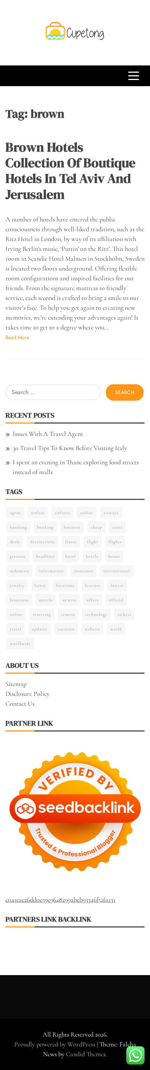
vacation (66, 629)
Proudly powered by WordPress (55, 1044)
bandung (18, 527)
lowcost (92, 585)
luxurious (19, 599)
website (92, 629)
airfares (62, 512)
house (114, 556)
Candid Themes (86, 1054)
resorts (68, 614)
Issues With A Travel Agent (48, 434)
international (116, 570)
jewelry (17, 585)
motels (45, 599)
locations (65, 585)
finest (71, 541)
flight (92, 541)
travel (15, 629)
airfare (37, 512)
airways (110, 512)
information (51, 570)
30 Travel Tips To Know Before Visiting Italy (70, 448)
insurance (83, 570)
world (116, 629)
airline (86, 512)
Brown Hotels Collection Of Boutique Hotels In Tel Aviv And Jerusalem (70, 170)
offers (93, 599)
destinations (42, 541)
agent (15, 512)
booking (45, 527)
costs (117, 527)
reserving (42, 614)
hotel (70, 556)
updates (39, 629)
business (72, 527)
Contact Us (20, 704)
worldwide (20, 643)
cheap (96, 527)
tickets (124, 614)
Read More (17, 337)
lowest (117, 585)
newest (69, 599)
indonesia (19, 570)
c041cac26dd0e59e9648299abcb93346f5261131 (60, 899)
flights (115, 541)
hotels (92, 556)
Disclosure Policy (27, 694)
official (116, 599)
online (16, 614)
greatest (18, 556)
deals (15, 541)
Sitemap (16, 684)
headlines (45, 556)
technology (96, 614)
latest (40, 585)
